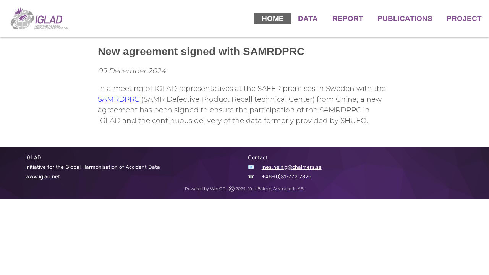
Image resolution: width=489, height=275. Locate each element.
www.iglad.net (42, 176)
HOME (273, 19)
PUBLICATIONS (404, 19)
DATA (308, 19)
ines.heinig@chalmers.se (292, 167)
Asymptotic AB (288, 188)
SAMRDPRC (118, 99)
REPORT (347, 19)
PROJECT (464, 19)
